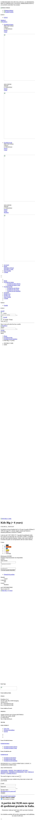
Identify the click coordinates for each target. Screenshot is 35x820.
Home (5, 280)
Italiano (11, 10)
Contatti (6, 298)
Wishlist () (3, 20)
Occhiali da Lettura (9, 282)
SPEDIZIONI (4, 772)
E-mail (2, 783)
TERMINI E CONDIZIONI (16, 772)
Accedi (2, 311)
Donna (5, 30)
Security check (4, 790)
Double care (7, 295)
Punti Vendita (7, 297)
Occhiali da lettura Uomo (13, 285)
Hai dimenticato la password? (8, 791)
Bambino (6, 212)
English (11, 12)
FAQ (26, 772)
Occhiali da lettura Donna (13, 283)
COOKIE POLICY (11, 773)
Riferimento (4, 556)
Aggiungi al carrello (5, 564)
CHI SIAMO (4, 770)
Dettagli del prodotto (9, 574)
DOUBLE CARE (8, 269)
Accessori (6, 292)
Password (3, 786)
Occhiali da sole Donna (13, 288)
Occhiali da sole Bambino (13, 291)
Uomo (5, 32)
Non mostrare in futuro (8, 799)
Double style (7, 294)
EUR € (6, 17)
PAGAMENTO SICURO (21, 770)
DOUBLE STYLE (9, 268)
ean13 (2, 587)
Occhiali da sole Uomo (13, 289)
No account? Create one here (8, 796)
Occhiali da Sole (8, 286)
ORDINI (10, 770)
